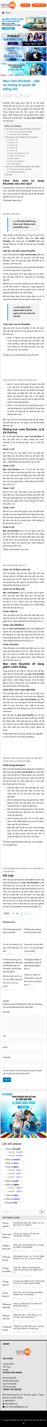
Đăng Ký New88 (9, 1378)
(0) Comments (37, 1228)
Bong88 (19, 1152)
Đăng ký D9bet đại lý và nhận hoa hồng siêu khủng (27, 1305)
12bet (15, 1163)
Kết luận (9, 175)
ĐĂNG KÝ (25, 5)
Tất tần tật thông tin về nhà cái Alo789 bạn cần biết (13, 947)
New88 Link (15, 1420)
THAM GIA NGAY (39, 5)
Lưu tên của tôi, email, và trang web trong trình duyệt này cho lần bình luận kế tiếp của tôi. (22, 1072)
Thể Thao (6, 1367)
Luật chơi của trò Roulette (19, 134)
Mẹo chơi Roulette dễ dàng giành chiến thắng (22, 166)
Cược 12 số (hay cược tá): (19, 153)
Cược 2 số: (14, 142)
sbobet (16, 1199)
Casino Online (8, 1364)
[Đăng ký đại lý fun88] (23, 24)
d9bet (18, 1170)
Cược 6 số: (14, 150)
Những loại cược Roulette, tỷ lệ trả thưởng (21, 137)
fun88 (15, 1181)
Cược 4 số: (14, 148)
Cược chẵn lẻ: (15, 158)
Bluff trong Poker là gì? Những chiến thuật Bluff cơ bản (24, 224)
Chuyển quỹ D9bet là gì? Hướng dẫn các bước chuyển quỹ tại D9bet (28, 1282)
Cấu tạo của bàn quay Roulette (21, 132)
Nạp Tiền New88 (9, 1384)
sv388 (14, 1203)
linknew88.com (31, 880)
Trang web (7, 1057)
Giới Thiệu (23, 1420)
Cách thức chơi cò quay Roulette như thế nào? (23, 129)
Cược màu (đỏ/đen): (17, 161)
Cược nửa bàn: (16, 164)
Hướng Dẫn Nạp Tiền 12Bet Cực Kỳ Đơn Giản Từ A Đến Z (28, 1224)
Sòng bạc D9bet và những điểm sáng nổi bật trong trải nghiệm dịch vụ (28, 1269)
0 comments (17, 97)
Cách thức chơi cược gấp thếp (21, 169)
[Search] (42, 1211)
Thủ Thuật (8, 97)
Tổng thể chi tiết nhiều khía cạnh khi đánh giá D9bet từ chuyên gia (28, 1327)
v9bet (15, 1195)
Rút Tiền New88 (9, 1387)
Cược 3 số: (14, 145)
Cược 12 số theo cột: (17, 156)
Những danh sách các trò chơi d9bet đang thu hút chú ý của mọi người (28, 1257)
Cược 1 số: (14, 140)
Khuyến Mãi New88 (11, 1381)
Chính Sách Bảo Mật (35, 1420)
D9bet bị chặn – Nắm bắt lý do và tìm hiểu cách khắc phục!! (27, 1316)
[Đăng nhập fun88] (23, 68)
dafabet (16, 1160)
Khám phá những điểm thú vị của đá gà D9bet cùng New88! (33, 947)
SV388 (5, 1370)
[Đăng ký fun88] (23, 1115)
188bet (18, 1188)
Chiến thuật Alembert (17, 172)
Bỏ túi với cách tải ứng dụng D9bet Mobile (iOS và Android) (28, 1293)
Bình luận (6, 1012)
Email (5, 1047)
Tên (5, 1036)
